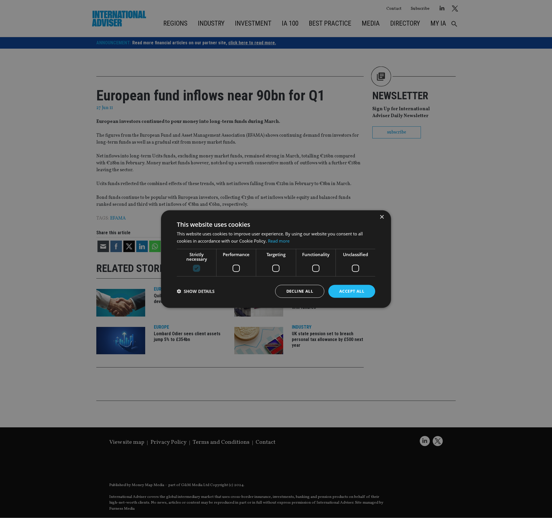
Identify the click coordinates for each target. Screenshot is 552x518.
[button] (195, 291)
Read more (279, 241)
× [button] (381, 217)
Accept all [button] (351, 291)
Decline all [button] (299, 291)
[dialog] (276, 259)
